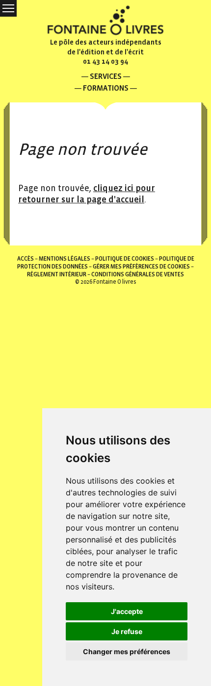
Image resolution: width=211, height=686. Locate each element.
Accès (25, 259)
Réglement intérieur (56, 274)
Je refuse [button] (126, 631)
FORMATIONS (106, 88)
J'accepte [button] (127, 611)
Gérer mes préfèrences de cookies (141, 267)
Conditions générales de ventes (137, 274)
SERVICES (106, 76)
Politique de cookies (124, 259)
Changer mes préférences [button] (126, 651)
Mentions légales (64, 259)
